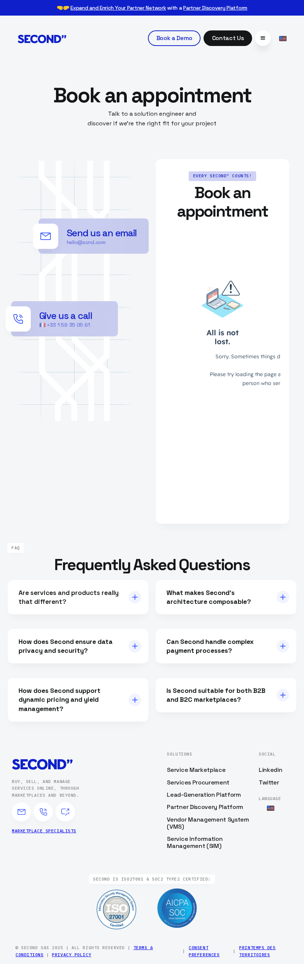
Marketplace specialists (44, 830)
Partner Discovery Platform (215, 7)
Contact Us (228, 38)
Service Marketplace (196, 770)
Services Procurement (198, 782)
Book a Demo (174, 38)
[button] (263, 38)
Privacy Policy (71, 954)
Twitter (269, 782)
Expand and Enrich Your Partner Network (118, 7)
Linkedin (270, 770)
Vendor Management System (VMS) (208, 823)
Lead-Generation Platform (204, 795)
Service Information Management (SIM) (194, 842)
